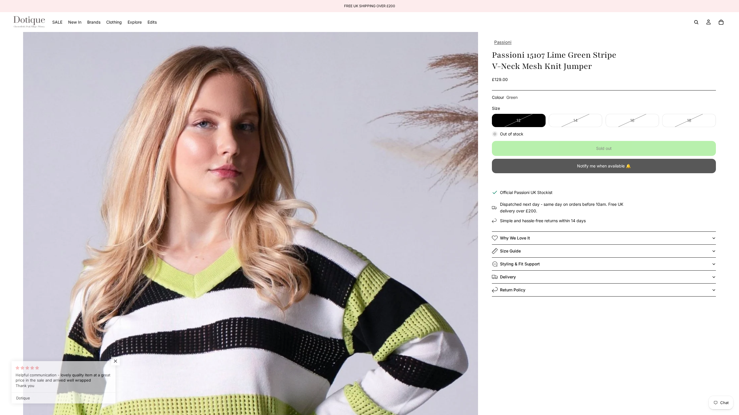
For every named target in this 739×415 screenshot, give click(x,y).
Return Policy (512, 289)
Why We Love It (515, 237)
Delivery (508, 276)
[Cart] (721, 22)
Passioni (503, 42)
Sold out (604, 148)
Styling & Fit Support (520, 263)
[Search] (696, 22)
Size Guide (510, 250)
